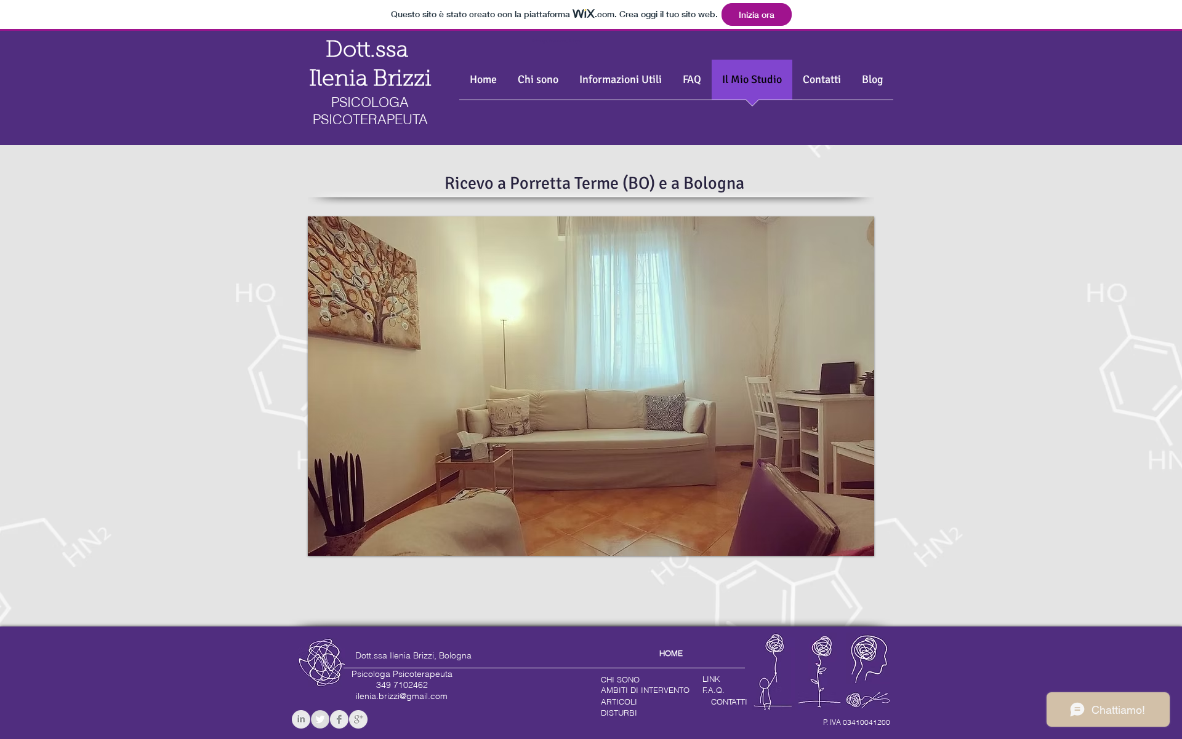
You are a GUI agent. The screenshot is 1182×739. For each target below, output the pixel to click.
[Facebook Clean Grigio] (339, 719)
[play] (856, 537)
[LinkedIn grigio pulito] (301, 719)
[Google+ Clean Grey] (358, 719)
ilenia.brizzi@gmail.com (402, 695)
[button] (620, 84)
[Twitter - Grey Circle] (320, 719)
